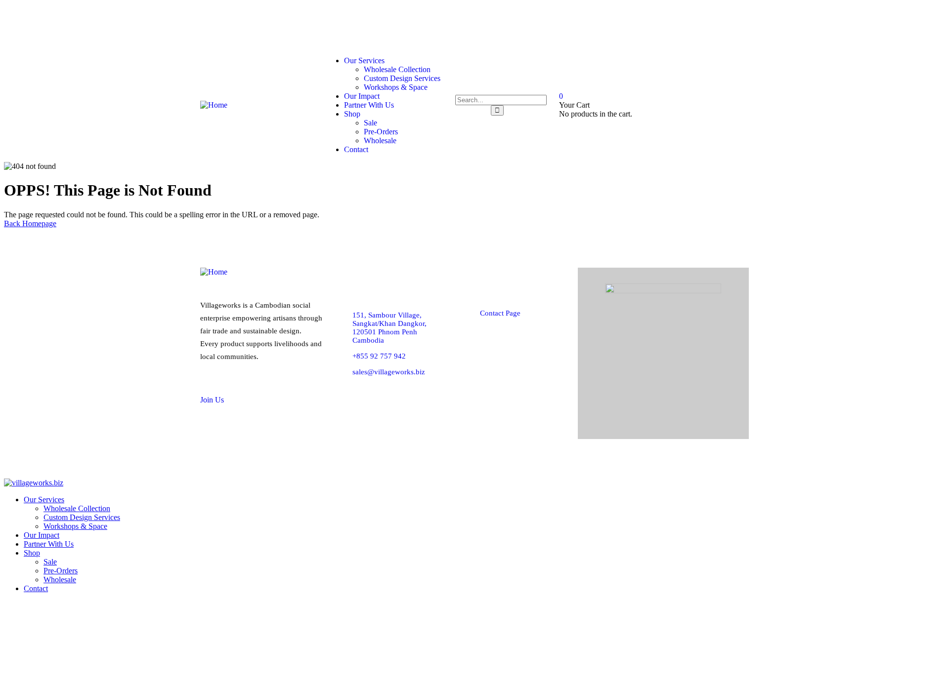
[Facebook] (614, 25)
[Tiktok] (692, 25)
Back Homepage (30, 223)
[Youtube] (731, 25)
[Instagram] (653, 25)
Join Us (212, 400)
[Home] (213, 105)
